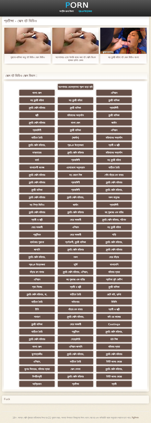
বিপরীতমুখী (37, 376)
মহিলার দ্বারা (114, 271)
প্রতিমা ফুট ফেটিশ (114, 279)
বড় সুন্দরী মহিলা (37, 100)
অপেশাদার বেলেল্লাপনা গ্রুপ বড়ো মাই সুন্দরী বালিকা (75, 87)
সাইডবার (75, 301)
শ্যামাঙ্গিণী (114, 107)
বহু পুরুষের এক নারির (114, 212)
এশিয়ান (114, 92)
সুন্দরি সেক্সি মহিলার (37, 107)
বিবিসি (114, 301)
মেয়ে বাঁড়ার (114, 257)
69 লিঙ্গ (114, 339)
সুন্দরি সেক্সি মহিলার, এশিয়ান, (75, 271)
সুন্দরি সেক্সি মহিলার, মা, (37, 294)
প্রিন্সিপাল (135, 417)
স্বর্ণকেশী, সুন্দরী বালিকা (75, 242)
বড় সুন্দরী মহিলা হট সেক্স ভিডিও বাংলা (123, 57)
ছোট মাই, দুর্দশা (114, 294)
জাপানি (37, 249)
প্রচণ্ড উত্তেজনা (85, 11)
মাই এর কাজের (114, 316)
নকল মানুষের (114, 197)
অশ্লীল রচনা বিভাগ (66, 11)
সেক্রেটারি (75, 339)
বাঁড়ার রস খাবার (37, 271)
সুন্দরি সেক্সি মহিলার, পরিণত (114, 219)
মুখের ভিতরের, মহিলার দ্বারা (37, 369)
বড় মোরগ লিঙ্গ (75, 174)
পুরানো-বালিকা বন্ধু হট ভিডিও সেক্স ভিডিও (27, 57)
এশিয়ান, (37, 361)
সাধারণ (37, 316)
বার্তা (37, 159)
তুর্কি (75, 264)
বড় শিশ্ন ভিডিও (37, 204)
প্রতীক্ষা (75, 383)
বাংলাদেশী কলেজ (37, 167)
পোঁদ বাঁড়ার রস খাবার (114, 174)
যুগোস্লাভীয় (37, 354)
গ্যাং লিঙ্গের (37, 286)
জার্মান (114, 122)
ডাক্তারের (36, 152)
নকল (76, 257)
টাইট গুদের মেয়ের (114, 361)
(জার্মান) (75, 137)
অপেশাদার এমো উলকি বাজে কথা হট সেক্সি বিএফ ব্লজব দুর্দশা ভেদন (75, 59)
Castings (114, 324)
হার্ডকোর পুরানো (37, 242)
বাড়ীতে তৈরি (36, 137)
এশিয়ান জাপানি (75, 346)
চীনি (37, 309)
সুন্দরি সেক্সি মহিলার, (37, 145)
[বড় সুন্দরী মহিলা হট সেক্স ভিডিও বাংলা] (123, 41)
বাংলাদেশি (114, 264)
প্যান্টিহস (37, 234)
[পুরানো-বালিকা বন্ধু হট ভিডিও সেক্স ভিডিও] (27, 41)
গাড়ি (114, 234)
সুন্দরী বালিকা (114, 100)
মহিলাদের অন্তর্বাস (75, 115)
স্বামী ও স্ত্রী (114, 145)
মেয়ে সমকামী (75, 219)
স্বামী (114, 383)
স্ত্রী (37, 115)
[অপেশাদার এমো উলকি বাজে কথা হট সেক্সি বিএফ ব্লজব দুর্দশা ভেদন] (75, 41)
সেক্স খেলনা (75, 369)
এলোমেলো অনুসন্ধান (75, 167)
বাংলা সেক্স (36, 92)
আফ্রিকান (36, 383)
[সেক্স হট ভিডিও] (75, 5)
